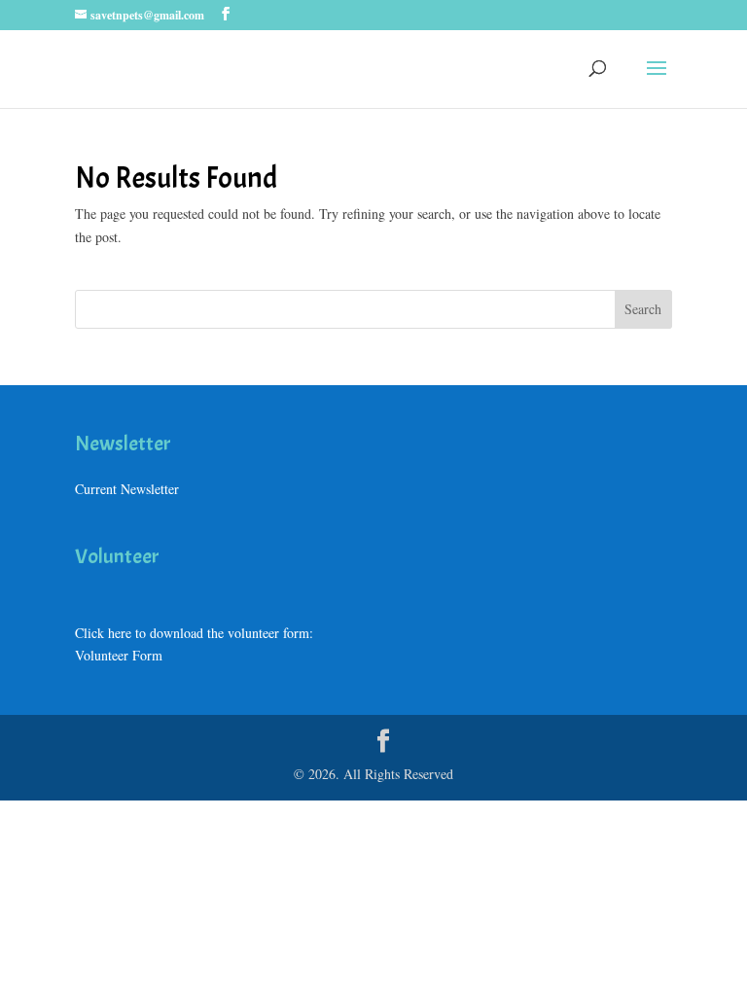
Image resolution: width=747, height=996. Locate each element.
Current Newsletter (127, 489)
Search (642, 309)
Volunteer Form (118, 655)
